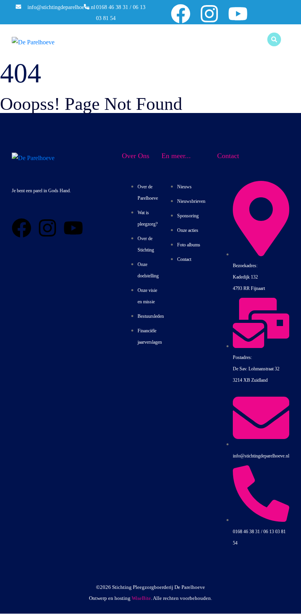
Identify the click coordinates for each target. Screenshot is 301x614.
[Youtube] (238, 14)
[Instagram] (209, 14)
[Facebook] (180, 14)
